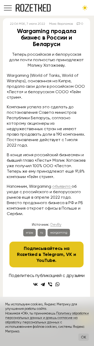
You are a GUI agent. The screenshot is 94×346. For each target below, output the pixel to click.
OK (83, 337)
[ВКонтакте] (35, 284)
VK (69, 254)
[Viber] (50, 284)
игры (29, 232)
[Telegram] (43, 284)
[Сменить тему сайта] (85, 8)
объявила (62, 186)
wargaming (58, 232)
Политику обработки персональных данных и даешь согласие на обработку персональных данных (47, 317)
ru (41, 232)
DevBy (55, 224)
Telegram (53, 254)
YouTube (46, 260)
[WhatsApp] (57, 284)
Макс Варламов (61, 23)
